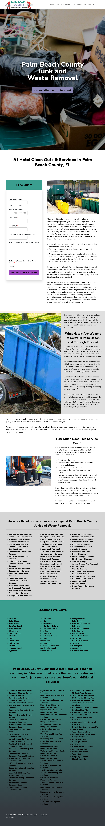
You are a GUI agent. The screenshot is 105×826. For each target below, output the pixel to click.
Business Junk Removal (82, 579)
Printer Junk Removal (49, 559)
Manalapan (45, 641)
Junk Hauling (77, 729)
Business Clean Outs (81, 544)
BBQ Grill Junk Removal (19, 542)
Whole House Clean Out (82, 747)
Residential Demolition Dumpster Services (50, 720)
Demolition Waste (80, 751)
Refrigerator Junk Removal (52, 537)
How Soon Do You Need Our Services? (23, 234)
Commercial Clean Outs (82, 534)
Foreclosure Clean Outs (82, 542)
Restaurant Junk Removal (51, 571)
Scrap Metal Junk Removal (52, 542)
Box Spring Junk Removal (20, 590)
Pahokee (76, 626)
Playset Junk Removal (18, 593)
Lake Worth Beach (48, 636)
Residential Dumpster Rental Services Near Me (85, 709)
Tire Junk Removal (48, 547)
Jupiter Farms (46, 623)
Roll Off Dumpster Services (21, 703)
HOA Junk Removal (48, 574)
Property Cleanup (80, 756)
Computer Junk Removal (51, 554)
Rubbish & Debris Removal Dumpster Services (20, 745)
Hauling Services (79, 742)
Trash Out (76, 754)
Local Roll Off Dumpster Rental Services (19, 774)
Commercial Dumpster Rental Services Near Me (85, 713)
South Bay (76, 638)
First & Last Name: (16, 199)
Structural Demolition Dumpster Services (49, 757)
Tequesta (76, 643)
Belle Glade (14, 621)
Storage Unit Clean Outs (83, 537)
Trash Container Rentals (51, 770)
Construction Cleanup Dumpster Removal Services (21, 754)
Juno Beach (45, 618)
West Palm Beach (80, 650)
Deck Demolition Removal (83, 576)
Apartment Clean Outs (82, 547)
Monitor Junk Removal (50, 556)
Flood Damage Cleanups (83, 556)
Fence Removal (79, 581)
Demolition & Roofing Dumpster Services (49, 706)
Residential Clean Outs (50, 584)
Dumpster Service (17, 700)
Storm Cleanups (79, 561)
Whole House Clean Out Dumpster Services (19, 759)
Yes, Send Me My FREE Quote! (24, 273)
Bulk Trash (77, 744)
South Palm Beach (80, 641)
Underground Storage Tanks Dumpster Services (52, 752)
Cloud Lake (14, 631)
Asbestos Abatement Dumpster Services (49, 747)
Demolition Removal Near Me (85, 727)
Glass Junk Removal (18, 578)
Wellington (77, 646)
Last (20, 205)
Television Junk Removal (51, 544)
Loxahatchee (46, 643)
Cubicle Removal (79, 569)
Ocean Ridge (46, 650)
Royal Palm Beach (80, 636)
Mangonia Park (78, 618)
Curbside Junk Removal (50, 561)
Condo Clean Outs (80, 549)
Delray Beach (15, 633)
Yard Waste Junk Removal (52, 551)
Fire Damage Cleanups (82, 559)
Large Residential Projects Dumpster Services (20, 740)
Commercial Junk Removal (20, 537)
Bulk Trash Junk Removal (20, 585)
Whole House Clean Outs (83, 539)
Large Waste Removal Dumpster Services (18, 735)
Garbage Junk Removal (19, 571)
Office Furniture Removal (83, 571)
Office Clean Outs (48, 579)
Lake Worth (45, 633)
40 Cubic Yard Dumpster (83, 700)
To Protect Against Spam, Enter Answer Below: (23, 262)
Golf (11, 638)
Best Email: (13, 218)
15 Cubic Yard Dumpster (82, 693)
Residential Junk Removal (20, 534)
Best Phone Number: (17, 209)
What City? (13, 226)
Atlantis (12, 618)
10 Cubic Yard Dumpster (83, 690)
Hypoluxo (13, 650)
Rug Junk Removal (17, 549)
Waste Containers (80, 737)
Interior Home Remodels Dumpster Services (51, 711)
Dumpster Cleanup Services (21, 693)
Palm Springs (78, 631)
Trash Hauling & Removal (83, 732)
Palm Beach (77, 621)
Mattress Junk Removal (19, 588)
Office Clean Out (79, 749)
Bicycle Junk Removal (18, 544)
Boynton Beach (15, 626)
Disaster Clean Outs (81, 551)
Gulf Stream (14, 643)
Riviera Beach (78, 633)
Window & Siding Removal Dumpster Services (20, 725)
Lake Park (44, 631)
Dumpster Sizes (79, 739)
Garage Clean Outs (48, 581)
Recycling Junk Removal (51, 564)
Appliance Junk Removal (19, 539)
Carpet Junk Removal (18, 547)
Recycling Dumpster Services (53, 739)
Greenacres (14, 641)
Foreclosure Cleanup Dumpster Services (18, 783)
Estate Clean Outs (48, 576)
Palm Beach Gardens (81, 623)
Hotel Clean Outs (79, 554)
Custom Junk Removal (50, 566)
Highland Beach (15, 648)
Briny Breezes (15, 628)
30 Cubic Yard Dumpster (83, 698)
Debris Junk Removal (18, 561)
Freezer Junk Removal (50, 539)
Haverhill (13, 646)
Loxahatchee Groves (49, 646)
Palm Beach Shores (80, 628)
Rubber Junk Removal (50, 549)
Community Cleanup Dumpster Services (18, 788)
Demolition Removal (81, 574)
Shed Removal (78, 584)
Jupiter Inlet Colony (49, 626)
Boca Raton (14, 623)
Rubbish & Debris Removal (83, 734)
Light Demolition (79, 759)
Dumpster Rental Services (20, 690)
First (10, 205)
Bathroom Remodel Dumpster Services (49, 778)
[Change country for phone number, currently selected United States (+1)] (11, 213)
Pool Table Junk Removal (51, 534)
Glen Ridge (14, 636)
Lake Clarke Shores (49, 628)
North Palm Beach (48, 648)
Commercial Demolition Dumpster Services (50, 725)
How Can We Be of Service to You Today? (24, 243)
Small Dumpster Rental (19, 698)
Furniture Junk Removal (19, 568)
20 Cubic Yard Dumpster (83, 695)
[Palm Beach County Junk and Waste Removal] (19, 4)
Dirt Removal (78, 566)
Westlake (76, 648)
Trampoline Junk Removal (20, 595)
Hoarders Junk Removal (50, 569)
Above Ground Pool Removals (85, 564)
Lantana (43, 638)
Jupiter (43, 621)
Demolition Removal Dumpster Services (18, 721)
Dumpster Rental (16, 695)
